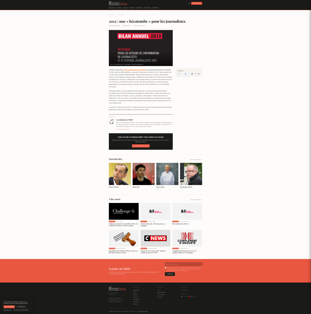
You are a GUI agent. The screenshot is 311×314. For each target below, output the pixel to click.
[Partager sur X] (179, 74)
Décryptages (112, 7)
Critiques (125, 7)
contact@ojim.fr (118, 301)
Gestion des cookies (143, 311)
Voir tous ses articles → (123, 129)
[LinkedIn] (191, 296)
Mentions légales (161, 292)
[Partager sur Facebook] (182, 74)
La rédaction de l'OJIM (114, 25)
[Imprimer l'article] (198, 74)
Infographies (139, 7)
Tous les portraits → (196, 159)
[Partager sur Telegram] (189, 74)
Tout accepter (9, 306)
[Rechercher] (189, 3)
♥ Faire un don (197, 3)
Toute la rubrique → (196, 199)
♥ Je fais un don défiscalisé (141, 145)
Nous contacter (161, 294)
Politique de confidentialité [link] (20, 310)
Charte (158, 290)
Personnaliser (7, 310)
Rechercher (155, 7)
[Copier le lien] (195, 74)
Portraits (131, 7)
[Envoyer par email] (192, 74)
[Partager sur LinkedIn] (185, 74)
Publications (147, 7)
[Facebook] (184, 296)
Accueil (112, 14)
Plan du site (160, 297)
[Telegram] (186, 296)
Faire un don (184, 290)
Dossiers (119, 7)
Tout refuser (21, 306)
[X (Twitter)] (181, 296)
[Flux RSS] (194, 296)
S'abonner (170, 274)
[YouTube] (189, 296)
